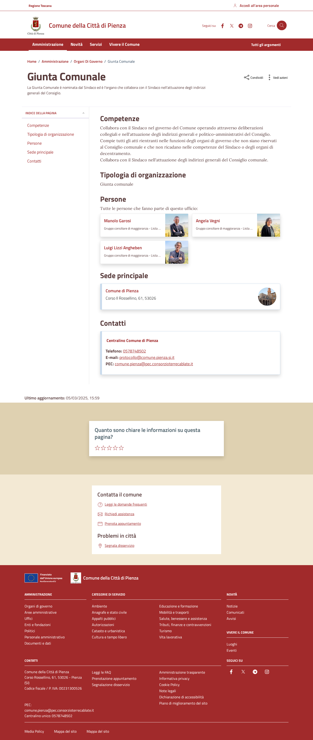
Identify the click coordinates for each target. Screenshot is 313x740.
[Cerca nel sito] (282, 25)
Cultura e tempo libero (109, 637)
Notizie (232, 606)
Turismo (165, 631)
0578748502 (134, 351)
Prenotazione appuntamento (114, 678)
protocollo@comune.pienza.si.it (146, 357)
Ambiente (99, 606)
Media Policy (34, 731)
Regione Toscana (40, 5)
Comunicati (235, 612)
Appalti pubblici (104, 618)
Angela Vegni (208, 220)
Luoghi (232, 644)
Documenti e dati (38, 643)
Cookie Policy (169, 684)
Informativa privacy (174, 678)
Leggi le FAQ (101, 672)
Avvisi (231, 618)
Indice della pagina (40, 113)
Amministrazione (47, 44)
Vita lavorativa (170, 637)
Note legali (167, 691)
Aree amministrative (41, 612)
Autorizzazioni (103, 624)
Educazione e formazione (178, 606)
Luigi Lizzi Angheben (123, 247)
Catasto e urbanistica (108, 631)
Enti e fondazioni (38, 624)
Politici (30, 631)
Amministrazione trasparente (182, 672)
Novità (76, 44)
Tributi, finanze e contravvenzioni (185, 624)
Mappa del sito (65, 731)
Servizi (96, 44)
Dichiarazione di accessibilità (181, 697)
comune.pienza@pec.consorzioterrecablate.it (154, 364)
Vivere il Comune (124, 44)
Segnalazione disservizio (111, 684)
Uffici (29, 618)
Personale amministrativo (45, 637)
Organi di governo (38, 606)
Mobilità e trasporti (174, 612)
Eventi (232, 650)
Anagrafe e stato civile (109, 612)
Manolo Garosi (117, 220)
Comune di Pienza (122, 290)
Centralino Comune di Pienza (132, 340)
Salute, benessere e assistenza (183, 618)
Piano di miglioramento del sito (183, 703)
